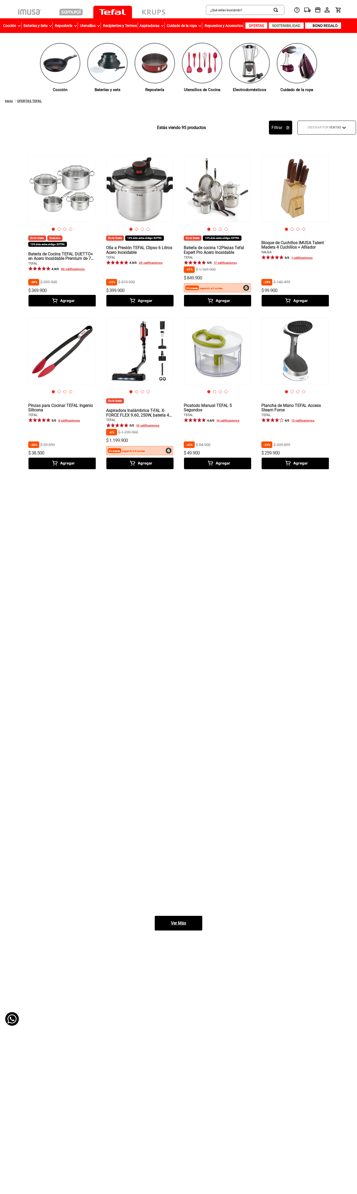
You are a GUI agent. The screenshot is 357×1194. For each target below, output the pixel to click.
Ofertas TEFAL (29, 101)
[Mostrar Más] (178, 923)
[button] (53, 229)
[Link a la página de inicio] (9, 101)
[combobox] (225, 10)
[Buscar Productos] (277, 10)
